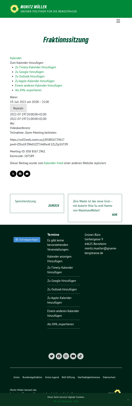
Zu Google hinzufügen (29, 72)
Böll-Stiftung (68, 377)
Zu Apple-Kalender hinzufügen (35, 81)
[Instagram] (66, 356)
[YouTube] (73, 356)
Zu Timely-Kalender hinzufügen (35, 67)
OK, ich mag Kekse (62, 401)
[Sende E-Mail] (27, 174)
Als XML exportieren (28, 90)
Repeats (18, 108)
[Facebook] (59, 356)
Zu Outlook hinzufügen (30, 76)
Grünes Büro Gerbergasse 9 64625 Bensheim (95, 239)
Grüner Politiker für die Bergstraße (49, 11)
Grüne (17, 377)
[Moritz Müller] (15, 8)
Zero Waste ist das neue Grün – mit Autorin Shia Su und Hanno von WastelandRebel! (95, 208)
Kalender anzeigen (59, 256)
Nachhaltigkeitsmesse (89, 377)
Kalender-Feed (53, 163)
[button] (26, 63)
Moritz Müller (34, 6)
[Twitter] (51, 356)
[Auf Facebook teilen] (20, 174)
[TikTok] (80, 356)
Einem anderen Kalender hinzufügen (38, 85)
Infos (76, 401)
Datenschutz (109, 377)
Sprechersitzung (37, 203)
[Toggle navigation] (118, 21)
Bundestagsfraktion (32, 377)
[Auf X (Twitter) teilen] (13, 174)
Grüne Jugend (52, 377)
